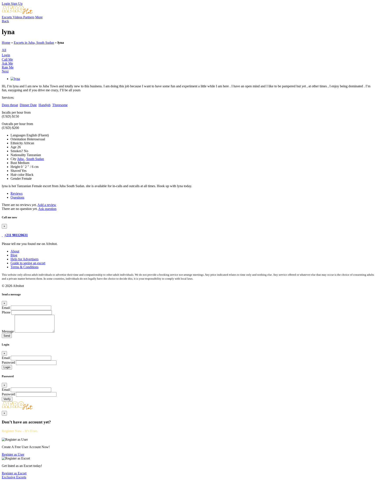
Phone (6, 312)
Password (8, 362)
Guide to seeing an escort (27, 263)
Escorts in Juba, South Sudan (34, 42)
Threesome (60, 105)
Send (7, 335)
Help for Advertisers (24, 259)
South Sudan (35, 159)
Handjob (44, 105)
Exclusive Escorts (14, 477)
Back (5, 21)
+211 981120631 (16, 235)
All (4, 50)
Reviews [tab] (16, 193)
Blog (13, 255)
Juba (20, 159)
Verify (7, 399)
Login (6, 3)
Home (6, 42)
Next (5, 71)
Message (8, 331)
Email (6, 308)
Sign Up (17, 3)
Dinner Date (28, 105)
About (14, 251)
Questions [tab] (17, 197)
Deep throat (10, 105)
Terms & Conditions (24, 267)
